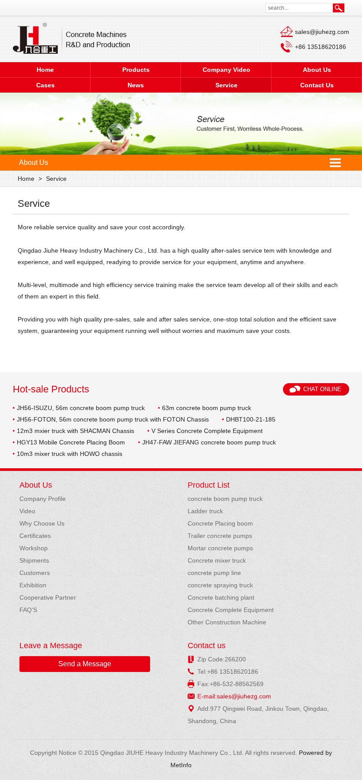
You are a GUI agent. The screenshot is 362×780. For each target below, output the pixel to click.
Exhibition (32, 585)
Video (27, 511)
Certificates (35, 535)
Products (136, 69)
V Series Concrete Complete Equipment (207, 430)
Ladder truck (205, 511)
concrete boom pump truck (225, 498)
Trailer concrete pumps (220, 535)
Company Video (226, 69)
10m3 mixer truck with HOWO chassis (69, 453)
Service (226, 85)
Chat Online (322, 389)
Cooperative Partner (47, 597)
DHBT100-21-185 (250, 419)
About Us (317, 69)
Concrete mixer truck (217, 560)
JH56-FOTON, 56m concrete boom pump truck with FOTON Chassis (113, 419)
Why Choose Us (41, 523)
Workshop (33, 548)
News (136, 85)
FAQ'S (28, 609)
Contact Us (317, 85)
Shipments (34, 560)
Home (45, 69)
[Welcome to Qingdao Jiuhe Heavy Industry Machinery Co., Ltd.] (71, 38)
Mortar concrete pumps (220, 548)
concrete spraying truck (220, 585)
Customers (34, 572)
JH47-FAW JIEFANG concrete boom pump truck (209, 442)
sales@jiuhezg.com (322, 31)
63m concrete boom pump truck (206, 407)
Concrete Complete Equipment (231, 609)
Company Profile (42, 498)
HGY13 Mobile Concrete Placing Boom (71, 442)
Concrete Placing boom (220, 523)
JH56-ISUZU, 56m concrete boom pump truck (81, 407)
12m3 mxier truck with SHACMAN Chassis (75, 430)
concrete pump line (214, 572)
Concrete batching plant (221, 597)
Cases (45, 85)
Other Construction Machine (227, 622)
